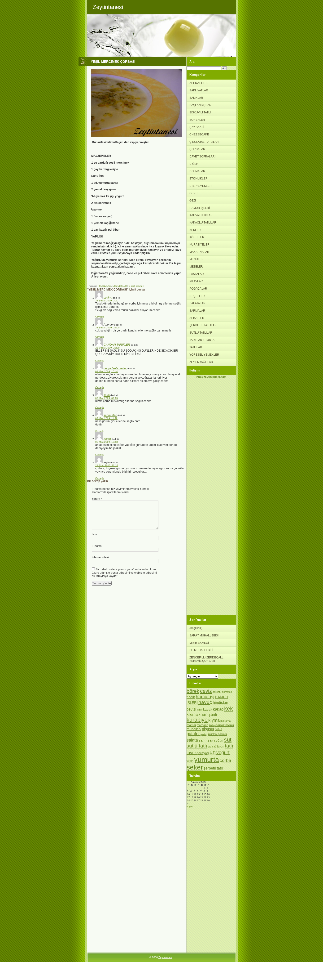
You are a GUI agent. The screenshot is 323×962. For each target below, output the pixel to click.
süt (227, 739)
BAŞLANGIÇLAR (200, 105)
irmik (199, 709)
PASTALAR (196, 274)
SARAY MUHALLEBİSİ (203, 635)
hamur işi (205, 696)
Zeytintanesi (165, 957)
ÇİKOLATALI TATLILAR (204, 141)
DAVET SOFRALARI (202, 156)
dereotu (217, 691)
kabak (207, 709)
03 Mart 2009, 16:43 (106, 442)
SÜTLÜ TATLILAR (200, 332)
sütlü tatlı (197, 746)
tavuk (192, 752)
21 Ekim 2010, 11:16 (106, 465)
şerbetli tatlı (213, 768)
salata (192, 740)
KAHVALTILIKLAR (201, 215)
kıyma (214, 720)
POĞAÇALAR (198, 288)
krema (192, 714)
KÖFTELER (196, 237)
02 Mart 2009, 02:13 (106, 398)
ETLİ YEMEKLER (200, 186)
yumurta (206, 759)
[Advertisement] (211, 449)
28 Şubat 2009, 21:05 (107, 327)
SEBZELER (196, 318)
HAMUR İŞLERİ (199, 208)
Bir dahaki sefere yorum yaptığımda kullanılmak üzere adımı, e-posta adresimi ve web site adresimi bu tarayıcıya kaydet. (124, 573)
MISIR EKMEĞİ (199, 642)
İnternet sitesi (100, 557)
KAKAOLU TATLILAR (202, 222)
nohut (218, 729)
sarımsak (206, 740)
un (213, 752)
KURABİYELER (199, 244)
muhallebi (194, 729)
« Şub (190, 806)
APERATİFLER (199, 83)
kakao (218, 709)
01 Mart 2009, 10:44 (106, 371)
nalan (107, 439)
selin (107, 395)
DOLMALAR (197, 171)
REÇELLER (197, 296)
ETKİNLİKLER (120, 286)
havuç (205, 702)
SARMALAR (197, 310)
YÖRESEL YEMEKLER (204, 354)
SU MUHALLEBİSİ (201, 650)
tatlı (229, 745)
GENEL (194, 193)
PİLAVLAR (196, 281)
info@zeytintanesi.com (211, 376)
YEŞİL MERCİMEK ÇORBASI (113, 61)
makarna (225, 720)
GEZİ (192, 200)
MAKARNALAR (199, 252)
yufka (190, 761)
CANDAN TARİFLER (117, 344)
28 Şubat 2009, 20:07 (107, 300)
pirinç (204, 734)
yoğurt (223, 752)
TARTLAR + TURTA (201, 340)
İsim (94, 534)
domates (227, 691)
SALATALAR (197, 303)
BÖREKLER (197, 119)
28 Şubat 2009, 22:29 (107, 347)
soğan (218, 740)
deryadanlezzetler (115, 368)
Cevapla (99, 316)
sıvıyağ (212, 746)
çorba (225, 760)
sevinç (108, 297)
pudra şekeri (217, 734)
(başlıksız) (195, 628)
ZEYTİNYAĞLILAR (201, 362)
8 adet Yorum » (136, 286)
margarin (202, 725)
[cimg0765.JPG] (136, 136)
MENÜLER (196, 259)
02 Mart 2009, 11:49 (106, 418)
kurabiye (197, 720)
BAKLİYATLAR (198, 90)
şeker (195, 767)
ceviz (206, 691)
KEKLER (195, 230)
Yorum (97, 499)
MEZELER (196, 266)
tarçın (220, 746)
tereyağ (203, 753)
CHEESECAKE (199, 134)
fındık (191, 697)
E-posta (97, 546)
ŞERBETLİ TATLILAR (203, 325)
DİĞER (193, 164)
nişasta (208, 729)
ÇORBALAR (105, 286)
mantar (191, 725)
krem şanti (207, 714)
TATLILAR (195, 347)
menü (229, 725)
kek (228, 708)
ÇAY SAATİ (196, 127)
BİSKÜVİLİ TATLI (200, 112)
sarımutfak (110, 415)
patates (194, 733)
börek (193, 691)
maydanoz (217, 725)
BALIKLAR (196, 97)
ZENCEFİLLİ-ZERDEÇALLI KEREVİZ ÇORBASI (206, 659)
